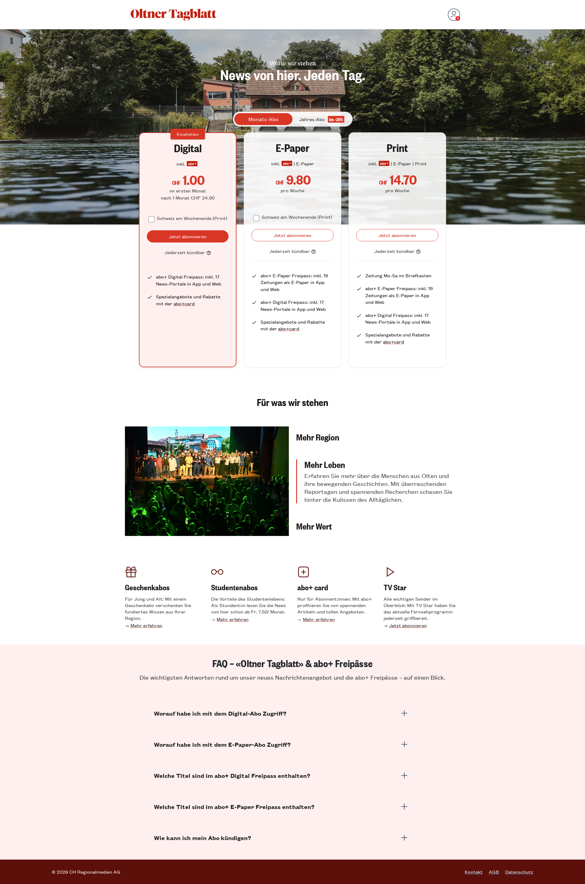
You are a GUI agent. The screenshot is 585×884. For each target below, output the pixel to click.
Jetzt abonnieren (408, 625)
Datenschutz (519, 872)
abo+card (184, 303)
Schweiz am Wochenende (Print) (192, 218)
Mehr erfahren (146, 625)
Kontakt (474, 872)
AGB (494, 872)
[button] (378, 437)
